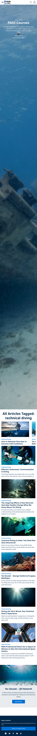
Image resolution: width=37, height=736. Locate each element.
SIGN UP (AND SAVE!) (18, 729)
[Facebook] (13, 734)
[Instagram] (6, 734)
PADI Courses (18, 22)
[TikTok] (21, 734)
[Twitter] (9, 734)
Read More (18, 702)
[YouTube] (17, 734)
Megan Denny (19, 36)
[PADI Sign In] (34, 2)
